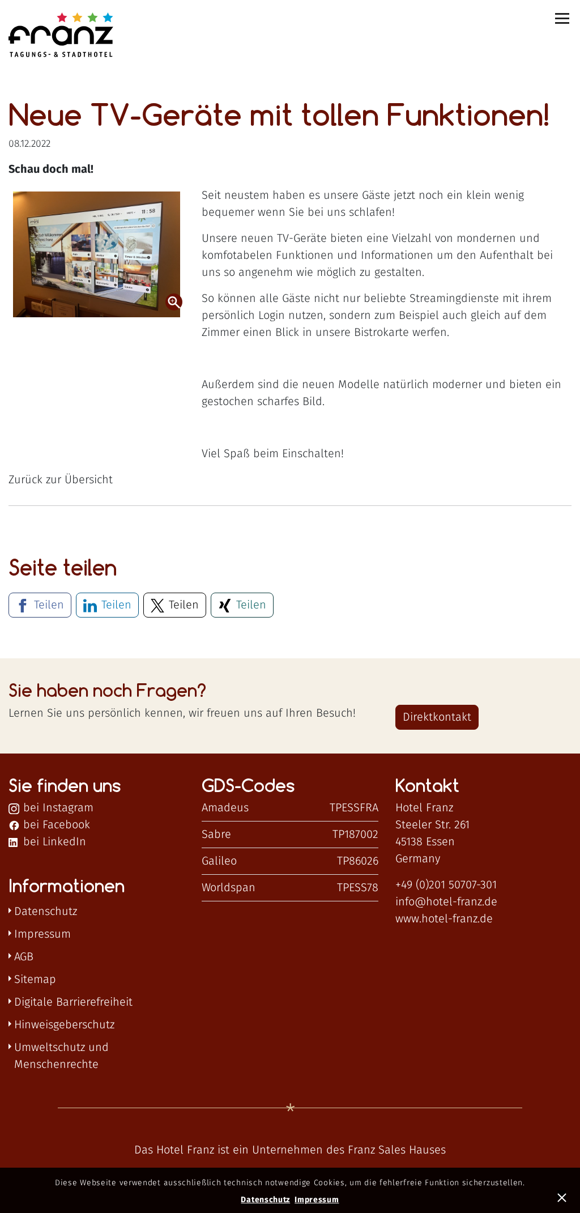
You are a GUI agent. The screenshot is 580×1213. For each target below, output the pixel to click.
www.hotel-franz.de (444, 919)
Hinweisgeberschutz (64, 1025)
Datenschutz (45, 911)
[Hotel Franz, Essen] (65, 35)
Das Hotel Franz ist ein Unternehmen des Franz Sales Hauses (290, 1150)
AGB (23, 957)
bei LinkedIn (53, 842)
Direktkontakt (437, 717)
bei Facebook (55, 825)
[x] (563, 1196)
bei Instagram (56, 808)
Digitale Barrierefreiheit (73, 1002)
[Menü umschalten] (563, 18)
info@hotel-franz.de (446, 902)
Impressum (42, 934)
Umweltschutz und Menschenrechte (61, 1056)
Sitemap (35, 979)
